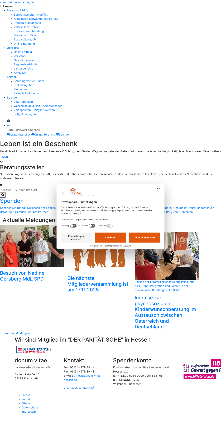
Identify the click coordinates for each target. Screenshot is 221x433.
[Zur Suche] (8, 125)
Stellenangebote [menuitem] (24, 85)
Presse (26, 395)
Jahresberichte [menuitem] (23, 68)
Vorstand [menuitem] (20, 56)
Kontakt (27, 399)
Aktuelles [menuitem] (20, 72)
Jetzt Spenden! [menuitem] (23, 101)
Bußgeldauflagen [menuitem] (25, 114)
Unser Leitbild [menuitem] (23, 52)
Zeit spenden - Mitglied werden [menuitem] (34, 110)
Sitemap (27, 403)
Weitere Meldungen (17, 333)
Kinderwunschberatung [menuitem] (29, 31)
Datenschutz (30, 407)
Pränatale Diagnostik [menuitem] (27, 23)
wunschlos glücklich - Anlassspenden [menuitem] (38, 106)
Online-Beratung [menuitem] (24, 43)
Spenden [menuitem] (12, 97)
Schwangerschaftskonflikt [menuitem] (31, 14)
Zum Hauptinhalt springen (17, 2)
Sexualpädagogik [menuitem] (25, 39)
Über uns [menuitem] (13, 47)
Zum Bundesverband (79, 388)
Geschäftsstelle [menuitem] (24, 60)
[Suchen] (3, 195)
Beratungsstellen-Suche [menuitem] (29, 81)
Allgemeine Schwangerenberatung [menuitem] (36, 18)
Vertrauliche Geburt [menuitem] (27, 27)
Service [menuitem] (12, 76)
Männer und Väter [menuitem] (25, 35)
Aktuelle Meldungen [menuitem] (27, 93)
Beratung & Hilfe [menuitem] (17, 10)
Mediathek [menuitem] (20, 89)
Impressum (29, 411)
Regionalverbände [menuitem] (25, 64)
